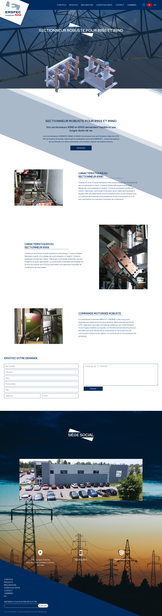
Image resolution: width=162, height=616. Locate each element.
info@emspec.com (121, 559)
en (155, 5)
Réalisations (87, 5)
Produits (73, 5)
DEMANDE (81, 148)
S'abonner (43, 606)
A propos (61, 5)
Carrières (131, 5)
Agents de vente (104, 5)
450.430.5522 (81, 559)
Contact (120, 5)
